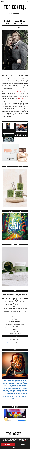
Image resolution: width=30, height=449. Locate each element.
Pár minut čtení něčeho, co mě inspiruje (15, 318)
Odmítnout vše (22, 444)
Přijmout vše (7, 444)
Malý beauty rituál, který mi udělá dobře (15, 314)
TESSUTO (18, 91)
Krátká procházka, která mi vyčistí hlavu (15, 301)
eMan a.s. (7, 100)
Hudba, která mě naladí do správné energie (15, 311)
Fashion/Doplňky (17, 13)
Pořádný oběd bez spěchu (15, 321)
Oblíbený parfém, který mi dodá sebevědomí (15, 308)
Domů (12, 13)
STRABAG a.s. (14, 100)
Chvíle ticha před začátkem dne (15, 304)
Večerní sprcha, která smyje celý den (15, 324)
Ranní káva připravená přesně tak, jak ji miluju (15, 298)
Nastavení (15, 447)
